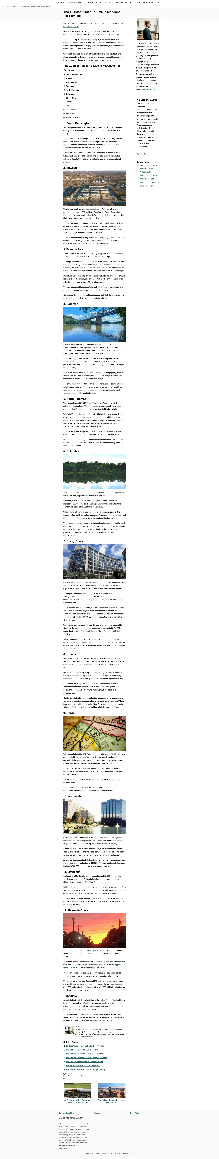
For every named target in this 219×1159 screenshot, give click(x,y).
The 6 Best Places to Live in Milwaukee (83, 1065)
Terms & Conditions (67, 1113)
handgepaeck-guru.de (145, 89)
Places (65, 1079)
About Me (97, 1113)
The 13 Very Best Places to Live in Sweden (84, 1062)
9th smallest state (71, 26)
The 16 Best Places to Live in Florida (82, 1050)
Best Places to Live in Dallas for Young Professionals (148, 169)
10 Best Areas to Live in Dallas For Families (85, 1046)
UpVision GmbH (110, 1153)
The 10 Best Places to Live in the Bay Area (84, 1054)
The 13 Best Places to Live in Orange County (85, 1069)
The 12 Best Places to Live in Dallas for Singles (86, 1058)
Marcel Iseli (68, 1074)
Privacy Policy (143, 154)
